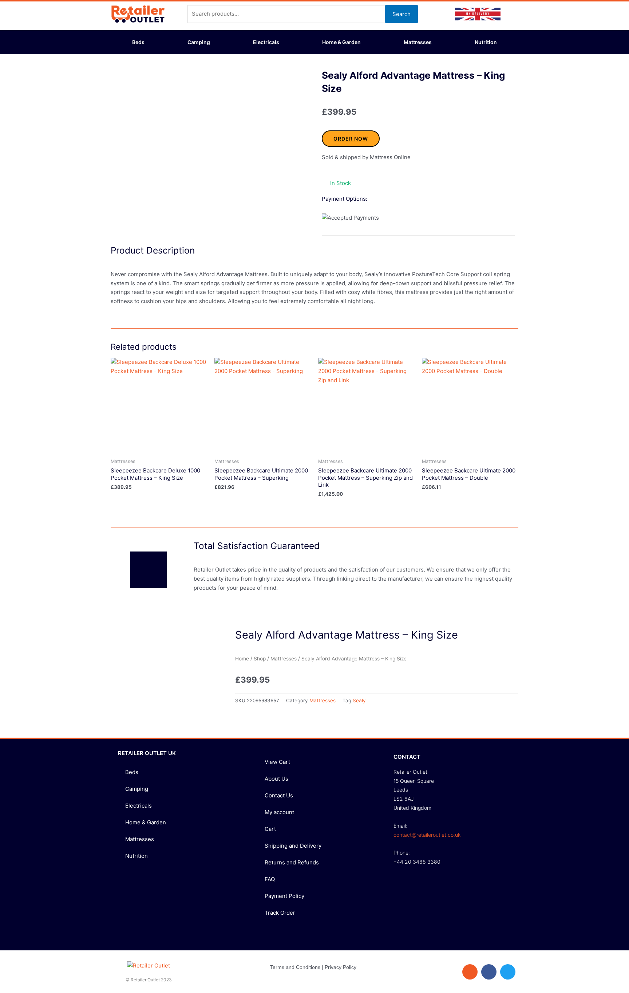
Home (242, 659)
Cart (270, 828)
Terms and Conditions (295, 967)
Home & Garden (341, 42)
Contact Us (279, 795)
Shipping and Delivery (293, 845)
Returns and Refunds (292, 862)
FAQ (270, 879)
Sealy (359, 700)
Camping (198, 42)
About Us (276, 778)
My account (279, 812)
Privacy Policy (340, 967)
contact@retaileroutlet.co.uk (426, 835)
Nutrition (486, 42)
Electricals (266, 42)
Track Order (280, 912)
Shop (260, 659)
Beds (138, 42)
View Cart (277, 761)
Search (401, 14)
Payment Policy (284, 895)
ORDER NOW (350, 139)
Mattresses (418, 42)
